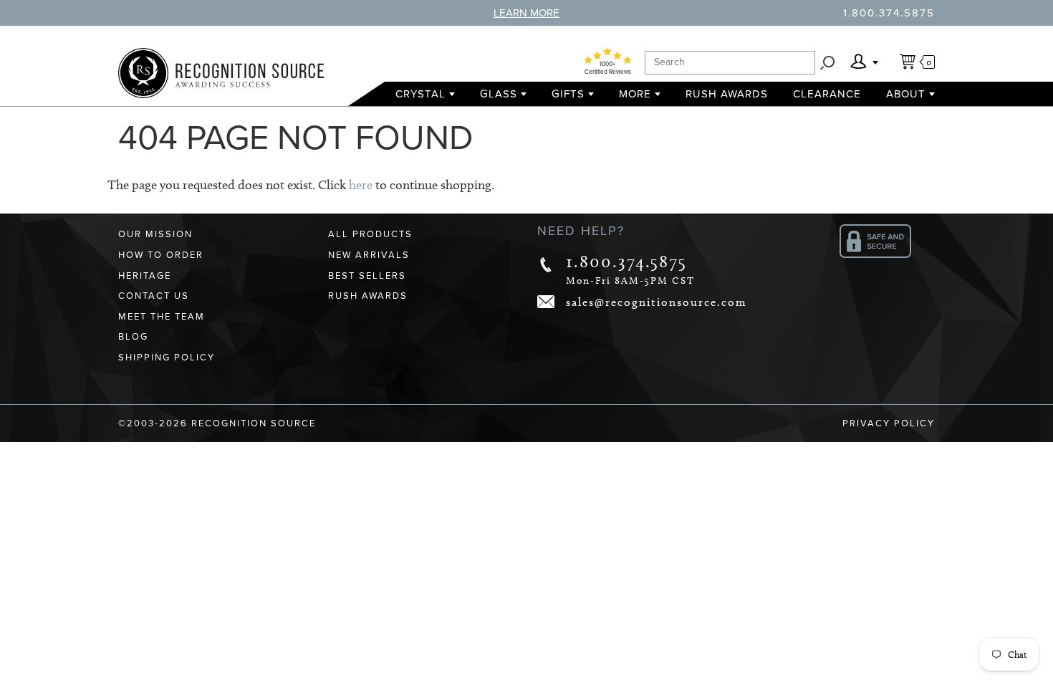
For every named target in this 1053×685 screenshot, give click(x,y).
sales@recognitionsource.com (656, 302)
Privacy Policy (888, 423)
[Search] (827, 63)
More (635, 93)
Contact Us (153, 296)
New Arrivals (369, 255)
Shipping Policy (166, 357)
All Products (370, 234)
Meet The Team (161, 316)
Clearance (827, 93)
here (360, 185)
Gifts (568, 93)
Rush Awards (727, 93)
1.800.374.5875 (889, 12)
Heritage (144, 276)
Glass (498, 93)
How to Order (160, 255)
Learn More (526, 12)
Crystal (420, 93)
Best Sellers (367, 276)
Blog (133, 336)
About (905, 93)
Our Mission (155, 234)
